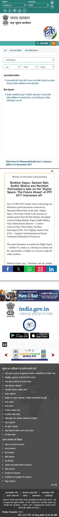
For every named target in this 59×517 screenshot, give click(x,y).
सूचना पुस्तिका (10, 422)
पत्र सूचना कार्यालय (20, 23)
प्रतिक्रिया (49, 495)
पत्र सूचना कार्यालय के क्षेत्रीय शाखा (18, 381)
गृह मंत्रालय (9, 460)
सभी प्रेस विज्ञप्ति (15, 50)
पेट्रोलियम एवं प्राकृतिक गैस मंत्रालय (18, 476)
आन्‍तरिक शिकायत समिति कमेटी (16, 389)
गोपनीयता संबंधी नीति (29, 492)
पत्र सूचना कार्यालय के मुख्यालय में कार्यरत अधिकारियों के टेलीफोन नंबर (30, 373)
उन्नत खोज (44, 43)
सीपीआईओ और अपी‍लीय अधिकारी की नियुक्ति (21, 418)
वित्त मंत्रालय (9, 452)
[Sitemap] (19, 10)
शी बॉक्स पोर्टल (10, 434)
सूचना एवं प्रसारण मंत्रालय (14, 444)
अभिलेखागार (36, 495)
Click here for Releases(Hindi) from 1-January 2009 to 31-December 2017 (28, 163)
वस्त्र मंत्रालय (10, 448)
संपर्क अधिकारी (10, 393)
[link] (29, 294)
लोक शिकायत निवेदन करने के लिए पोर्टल (19, 430)
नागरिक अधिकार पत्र (12, 409)
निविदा (25, 495)
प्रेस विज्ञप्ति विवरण (31, 50)
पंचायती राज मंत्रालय (12, 472)
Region (5, 1)
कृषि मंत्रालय (9, 456)
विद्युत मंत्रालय (10, 481)
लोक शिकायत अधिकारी (13, 385)
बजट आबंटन (9, 401)
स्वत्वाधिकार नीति (48, 492)
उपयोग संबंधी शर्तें (12, 495)
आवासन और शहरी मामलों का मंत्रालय (18, 464)
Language (31, 1)
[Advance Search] (24, 10)
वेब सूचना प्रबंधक (11, 426)
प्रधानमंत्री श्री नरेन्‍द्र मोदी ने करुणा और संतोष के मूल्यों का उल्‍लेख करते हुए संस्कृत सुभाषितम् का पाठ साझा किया (30, 82)
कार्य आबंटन (9, 405)
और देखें (54, 484)
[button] (10, 10)
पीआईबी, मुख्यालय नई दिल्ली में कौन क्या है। (20, 377)
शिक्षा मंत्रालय (10, 468)
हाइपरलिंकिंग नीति (11, 492)
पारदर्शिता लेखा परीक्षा (12, 414)
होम (5, 50)
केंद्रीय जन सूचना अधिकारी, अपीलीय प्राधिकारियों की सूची (26, 397)
